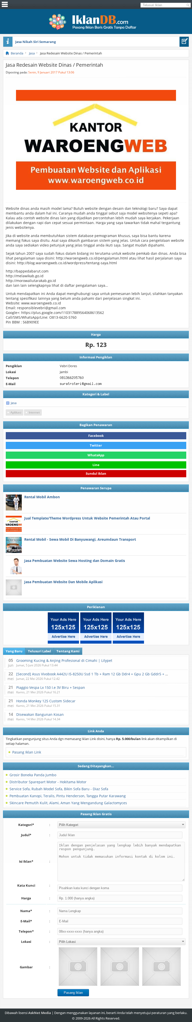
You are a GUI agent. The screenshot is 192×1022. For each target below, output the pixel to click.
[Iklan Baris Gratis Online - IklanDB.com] (96, 29)
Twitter (96, 445)
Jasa (13, 403)
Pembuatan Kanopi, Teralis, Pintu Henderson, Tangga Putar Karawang (68, 795)
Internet (34, 412)
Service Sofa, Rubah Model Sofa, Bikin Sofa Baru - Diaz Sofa (59, 788)
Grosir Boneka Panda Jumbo (33, 774)
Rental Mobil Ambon (42, 497)
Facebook (96, 435)
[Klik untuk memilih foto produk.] (78, 966)
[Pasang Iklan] (184, 42)
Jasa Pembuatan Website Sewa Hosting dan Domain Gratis (74, 560)
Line (96, 465)
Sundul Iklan (96, 474)
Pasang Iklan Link (26, 752)
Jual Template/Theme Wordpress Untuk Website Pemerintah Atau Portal (87, 518)
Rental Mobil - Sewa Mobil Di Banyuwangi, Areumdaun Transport (80, 539)
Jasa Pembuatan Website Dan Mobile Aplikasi (63, 581)
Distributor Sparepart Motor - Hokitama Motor (48, 781)
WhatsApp (96, 455)
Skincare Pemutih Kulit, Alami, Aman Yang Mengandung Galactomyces (68, 802)
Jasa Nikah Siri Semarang (35, 41)
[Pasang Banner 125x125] (63, 628)
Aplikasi (15, 412)
